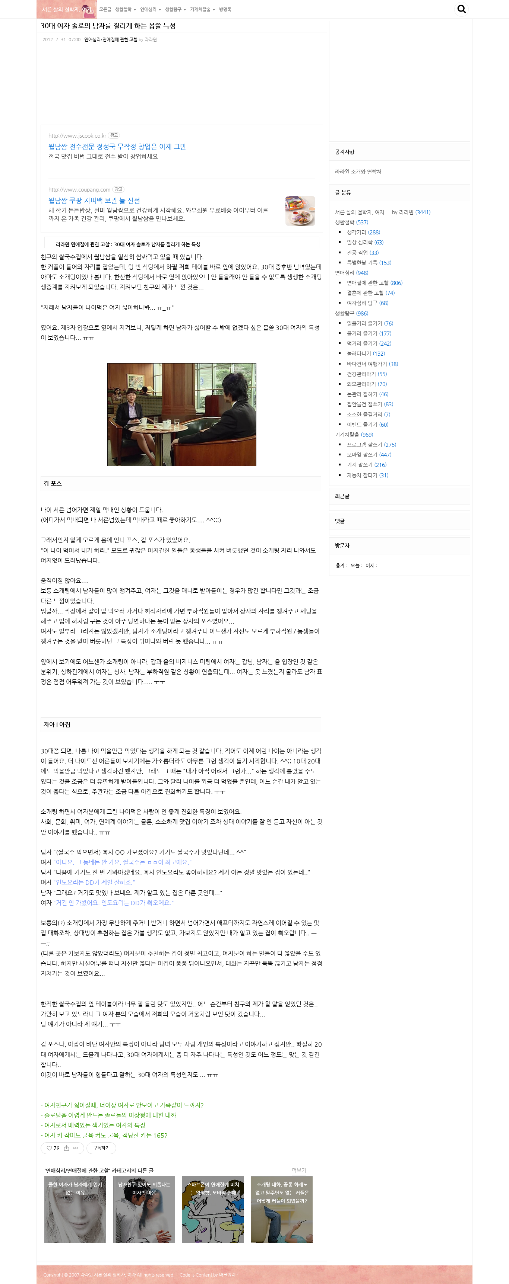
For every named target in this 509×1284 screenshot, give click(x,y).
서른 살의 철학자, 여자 (67, 9)
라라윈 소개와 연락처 (358, 171)
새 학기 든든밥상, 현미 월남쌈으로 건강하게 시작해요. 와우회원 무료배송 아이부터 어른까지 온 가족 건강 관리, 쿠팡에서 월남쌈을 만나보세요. (158, 214)
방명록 (225, 9)
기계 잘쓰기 (367, 465)
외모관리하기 (367, 384)
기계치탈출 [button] (201, 9)
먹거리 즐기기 (369, 343)
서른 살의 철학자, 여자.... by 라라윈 (383, 212)
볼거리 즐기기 (369, 333)
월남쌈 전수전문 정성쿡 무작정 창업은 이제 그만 (117, 146)
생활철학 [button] (124, 9)
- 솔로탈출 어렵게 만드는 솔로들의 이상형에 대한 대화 (108, 1115)
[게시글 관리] (75, 1148)
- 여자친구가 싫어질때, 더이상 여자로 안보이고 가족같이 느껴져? (122, 1105)
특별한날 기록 (369, 263)
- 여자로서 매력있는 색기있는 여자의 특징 (93, 1125)
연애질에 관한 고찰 (375, 283)
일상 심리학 (365, 242)
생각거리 (363, 232)
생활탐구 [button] (174, 9)
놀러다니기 (366, 353)
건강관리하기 (367, 374)
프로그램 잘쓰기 (371, 445)
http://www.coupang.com (79, 189)
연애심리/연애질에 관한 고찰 (110, 39)
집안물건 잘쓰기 (370, 404)
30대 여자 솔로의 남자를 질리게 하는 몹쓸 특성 (108, 25)
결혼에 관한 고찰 (371, 293)
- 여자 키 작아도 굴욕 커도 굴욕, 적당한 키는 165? (104, 1135)
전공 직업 (363, 253)
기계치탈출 (354, 435)
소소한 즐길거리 (369, 414)
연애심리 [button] (149, 9)
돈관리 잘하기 (368, 394)
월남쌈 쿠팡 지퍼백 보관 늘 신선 (94, 200)
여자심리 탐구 (368, 303)
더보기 (299, 1170)
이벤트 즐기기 (368, 425)
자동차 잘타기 (368, 475)
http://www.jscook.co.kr (77, 135)
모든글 (105, 9)
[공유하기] (66, 1148)
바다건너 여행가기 (372, 364)
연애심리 (352, 273)
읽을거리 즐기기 (370, 323)
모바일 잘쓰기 (369, 455)
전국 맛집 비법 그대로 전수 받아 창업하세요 (103, 156)
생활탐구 (352, 313)
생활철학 (352, 222)
